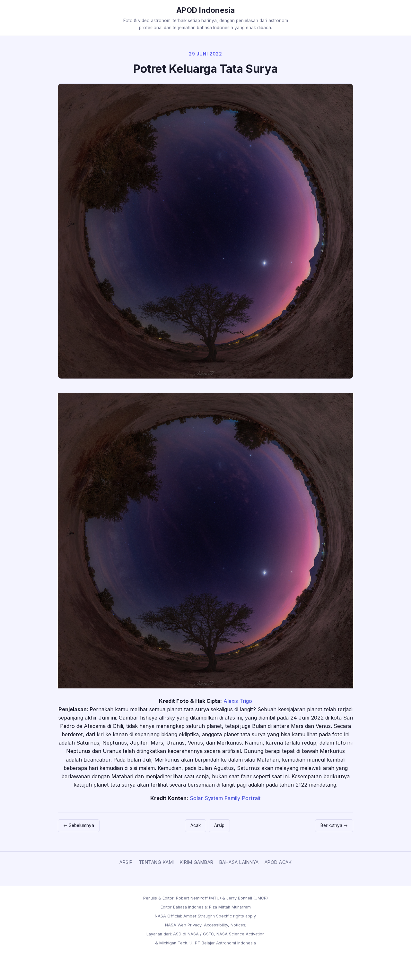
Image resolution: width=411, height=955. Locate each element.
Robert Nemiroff (192, 898)
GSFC (208, 934)
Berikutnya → (334, 825)
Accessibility (216, 925)
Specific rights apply (236, 916)
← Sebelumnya (78, 825)
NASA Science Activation (240, 934)
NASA (193, 934)
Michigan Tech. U (175, 943)
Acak (195, 825)
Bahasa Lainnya (239, 862)
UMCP (261, 898)
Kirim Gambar (197, 862)
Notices (238, 925)
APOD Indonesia (205, 10)
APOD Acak (278, 862)
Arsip (219, 825)
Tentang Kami (156, 862)
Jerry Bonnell (239, 898)
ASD (177, 934)
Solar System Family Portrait (225, 798)
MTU (215, 898)
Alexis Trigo (237, 701)
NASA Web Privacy (183, 925)
